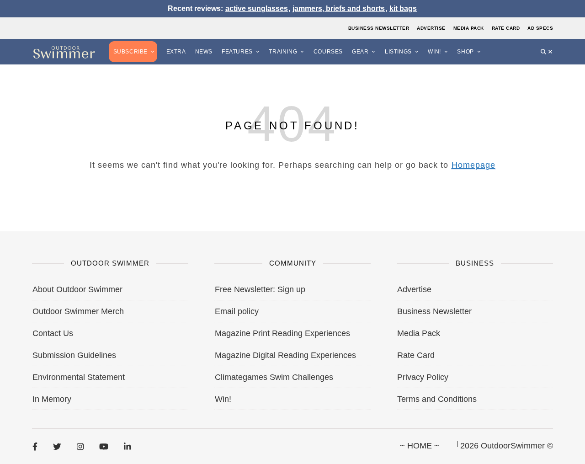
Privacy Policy (422, 377)
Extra (176, 51)
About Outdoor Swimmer (77, 289)
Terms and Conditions (437, 399)
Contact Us (52, 333)
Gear (360, 51)
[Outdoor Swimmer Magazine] (64, 51)
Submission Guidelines (74, 355)
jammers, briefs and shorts (338, 8)
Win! (434, 51)
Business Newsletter (379, 28)
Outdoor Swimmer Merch (78, 311)
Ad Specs (540, 28)
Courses (328, 51)
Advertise (431, 28)
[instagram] (80, 446)
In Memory (51, 399)
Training (283, 51)
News (204, 51)
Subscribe (130, 51)
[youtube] (104, 446)
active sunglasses (256, 8)
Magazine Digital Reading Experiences (285, 355)
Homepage (473, 165)
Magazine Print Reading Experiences (282, 333)
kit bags (403, 8)
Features (237, 51)
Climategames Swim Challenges (274, 377)
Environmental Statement (78, 377)
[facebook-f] (35, 446)
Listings (398, 51)
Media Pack (468, 28)
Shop (465, 51)
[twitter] (57, 446)
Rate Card (506, 28)
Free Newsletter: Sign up (260, 289)
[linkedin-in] (127, 446)
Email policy (237, 311)
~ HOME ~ (419, 445)
